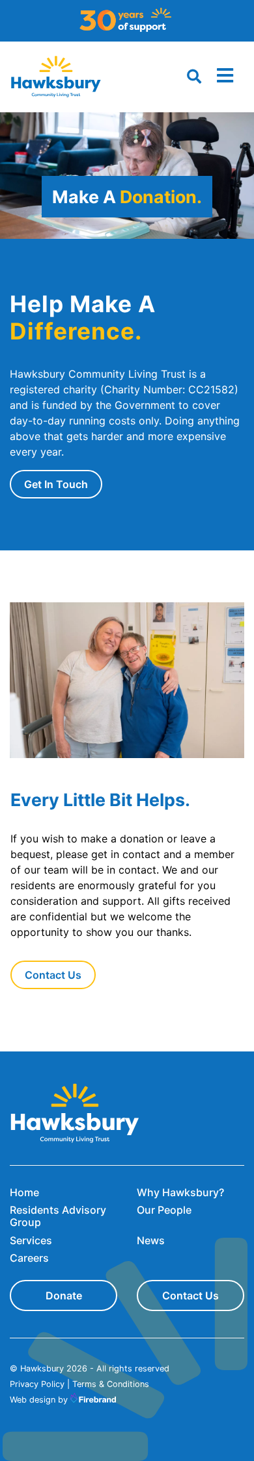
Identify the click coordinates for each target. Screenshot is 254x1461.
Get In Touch (56, 484)
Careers (29, 1257)
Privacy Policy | (40, 1384)
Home (24, 1192)
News (151, 1240)
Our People (164, 1209)
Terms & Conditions (110, 1384)
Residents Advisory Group (58, 1216)
